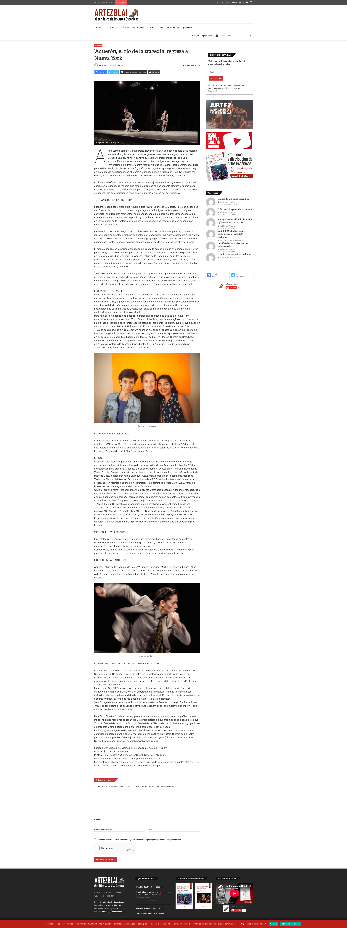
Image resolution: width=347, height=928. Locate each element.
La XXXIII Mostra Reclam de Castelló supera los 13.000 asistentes (231, 234)
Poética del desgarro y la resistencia (235, 209)
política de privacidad (224, 88)
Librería (188, 27)
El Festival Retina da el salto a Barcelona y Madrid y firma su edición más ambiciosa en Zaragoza (168, 2)
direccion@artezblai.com (113, 902)
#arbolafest (162, 894)
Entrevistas (173, 27)
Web (151, 829)
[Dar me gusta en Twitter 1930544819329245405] (146, 901)
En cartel (98, 46)
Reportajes (138, 27)
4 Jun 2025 (155, 909)
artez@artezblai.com (112, 905)
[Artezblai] (116, 15)
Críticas (125, 27)
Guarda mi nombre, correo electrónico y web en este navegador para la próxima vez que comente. (139, 840)
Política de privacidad (290, 924)
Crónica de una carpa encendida (233, 199)
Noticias (100, 27)
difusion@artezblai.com (113, 908)
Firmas (113, 27)
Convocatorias (155, 27)
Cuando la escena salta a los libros (234, 254)
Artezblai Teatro (143, 887)
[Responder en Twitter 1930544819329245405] (137, 901)
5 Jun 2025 (155, 887)
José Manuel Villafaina (227, 202)
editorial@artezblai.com (112, 912)
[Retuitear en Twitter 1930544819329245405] (141, 901)
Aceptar (273, 924)
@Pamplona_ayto (143, 897)
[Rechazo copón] (343, 924)
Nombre (98, 819)
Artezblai (102, 65)
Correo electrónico (103, 829)
